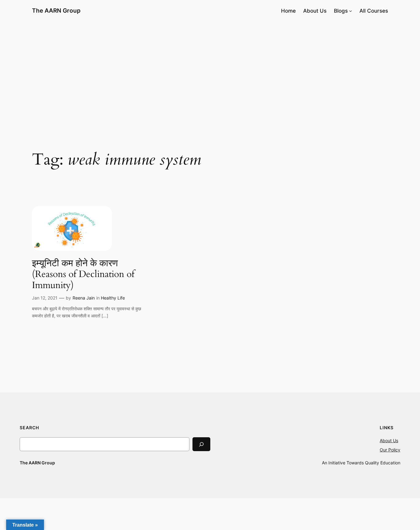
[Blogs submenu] (350, 10)
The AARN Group (56, 10)
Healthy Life (113, 297)
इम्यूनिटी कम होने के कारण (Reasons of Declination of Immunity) (83, 274)
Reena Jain (84, 297)
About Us (389, 440)
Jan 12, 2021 (44, 297)
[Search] (201, 444)
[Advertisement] (210, 70)
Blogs (341, 11)
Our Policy (390, 449)
